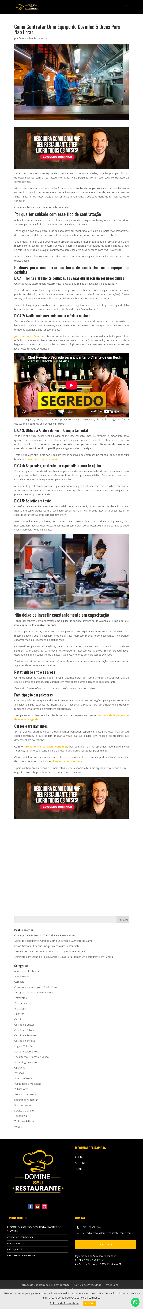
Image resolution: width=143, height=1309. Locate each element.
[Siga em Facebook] (30, 1206)
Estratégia (20, 1008)
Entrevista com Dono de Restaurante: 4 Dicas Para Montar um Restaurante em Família (63, 956)
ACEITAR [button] (89, 1303)
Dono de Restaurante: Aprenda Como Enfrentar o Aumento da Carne (53, 940)
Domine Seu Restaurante (33, 38)
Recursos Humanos (25, 1094)
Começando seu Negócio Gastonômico (36, 987)
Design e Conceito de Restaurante (33, 992)
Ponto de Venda (23, 1078)
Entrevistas (20, 998)
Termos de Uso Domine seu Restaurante (44, 1285)
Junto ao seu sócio (26, 336)
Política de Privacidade (87, 1285)
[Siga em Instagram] (44, 1206)
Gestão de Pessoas (25, 1035)
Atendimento (21, 976)
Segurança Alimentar (26, 1099)
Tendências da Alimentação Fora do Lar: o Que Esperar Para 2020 (51, 951)
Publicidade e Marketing (27, 1083)
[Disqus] (71, 862)
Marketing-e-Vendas (25, 1062)
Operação (19, 1067)
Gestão (18, 1019)
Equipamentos (22, 1003)
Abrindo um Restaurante (28, 971)
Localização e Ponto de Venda (31, 1057)
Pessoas (19, 1073)
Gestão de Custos (24, 1024)
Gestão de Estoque (25, 1030)
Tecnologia (20, 1115)
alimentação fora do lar (43, 459)
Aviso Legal (112, 1285)
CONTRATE (105, 1244)
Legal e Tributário (24, 1046)
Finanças (19, 1014)
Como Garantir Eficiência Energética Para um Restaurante (47, 946)
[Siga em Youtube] (37, 1206)
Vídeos (18, 1126)
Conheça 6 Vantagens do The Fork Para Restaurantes (44, 935)
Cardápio (19, 981)
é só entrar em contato (67, 761)
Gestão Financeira (24, 1040)
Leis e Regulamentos (26, 1051)
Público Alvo (21, 1089)
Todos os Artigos (24, 1121)
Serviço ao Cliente (24, 1110)
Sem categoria (22, 1105)
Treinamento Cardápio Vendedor (45, 746)
